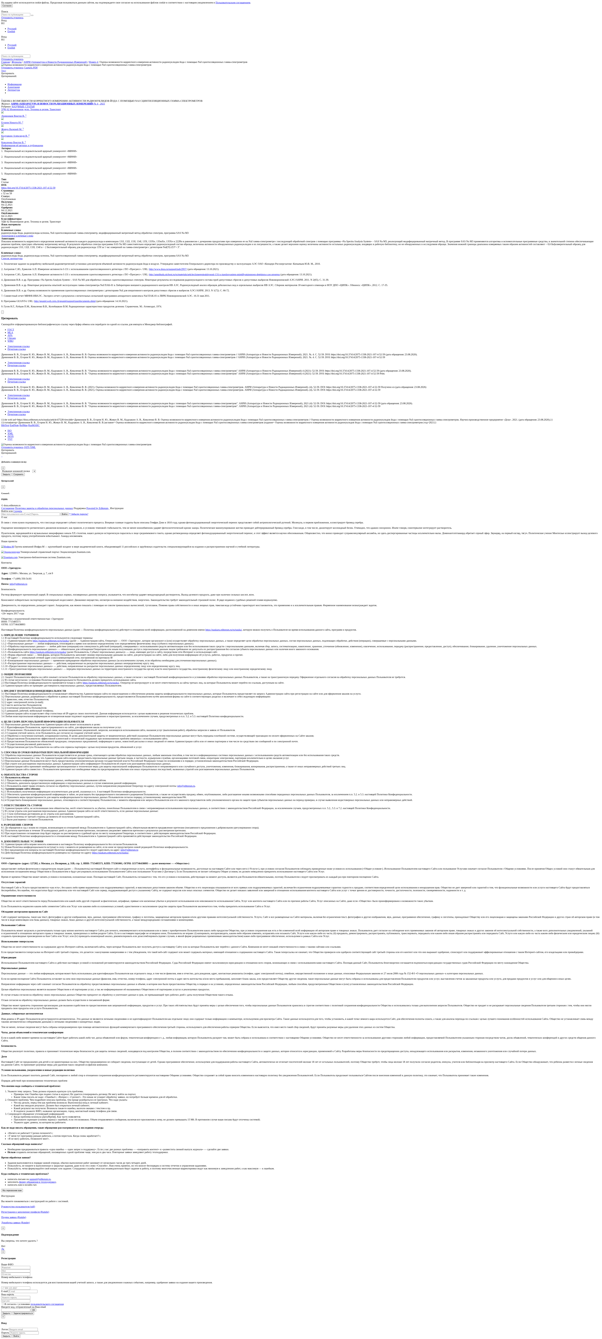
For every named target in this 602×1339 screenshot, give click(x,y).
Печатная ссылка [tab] (17, 349)
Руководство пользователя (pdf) (18, 1206)
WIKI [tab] (10, 341)
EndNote (14, 425)
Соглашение (7, 508)
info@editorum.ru (18, 584)
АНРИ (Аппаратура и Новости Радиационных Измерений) (56, 62)
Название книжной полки (16, 471)
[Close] (2, 312)
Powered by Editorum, (97, 508)
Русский (12, 28)
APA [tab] (10, 335)
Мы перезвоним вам (12, 1190)
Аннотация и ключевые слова (17, 235)
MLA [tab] (10, 332)
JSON (11, 436)
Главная (5, 62)
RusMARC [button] (34, 425)
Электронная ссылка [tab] (19, 346)
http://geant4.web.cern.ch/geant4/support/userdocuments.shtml (65, 301)
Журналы (17, 62)
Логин (4, 1329)
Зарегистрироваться (23, 1313)
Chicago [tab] (12, 338)
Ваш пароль (7, 1294)
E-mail (4, 1291)
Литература (14, 90)
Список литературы (12, 258)
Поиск (4, 11)
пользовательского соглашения (47, 1304)
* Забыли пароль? (78, 514)
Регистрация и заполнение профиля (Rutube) (25, 1212)
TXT (10, 439)
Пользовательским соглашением (233, 2)
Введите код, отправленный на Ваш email (23, 1307)
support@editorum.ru (40, 1179)
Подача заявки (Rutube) (13, 1217)
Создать (17, 511)
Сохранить (18, 474)
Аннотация (14, 87)
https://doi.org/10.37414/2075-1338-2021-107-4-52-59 (28, 187)
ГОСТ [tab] (11, 329)
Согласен (7, 6)
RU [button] (3, 23)
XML (10, 433)
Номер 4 (93, 62)
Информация (14, 84)
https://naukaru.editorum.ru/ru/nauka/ (223, 629)
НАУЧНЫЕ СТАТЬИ (23, 106)
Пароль (5, 1332)
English (11, 31)
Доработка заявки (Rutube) (15, 1222)
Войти (64, 514)
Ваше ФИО (7, 1264)
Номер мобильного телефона (16, 1277)
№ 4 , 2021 (99, 103)
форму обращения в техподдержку (37, 1182)
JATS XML (30, 447)
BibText (5, 425)
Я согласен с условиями (17, 1304)
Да (2, 1249)
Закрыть (6, 474)
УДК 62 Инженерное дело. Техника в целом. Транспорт (31, 109)
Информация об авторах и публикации (22, 145)
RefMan (23, 425)
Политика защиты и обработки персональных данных (44, 508)
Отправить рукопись (12, 17)
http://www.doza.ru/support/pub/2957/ (168, 269)
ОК (33, 1310)
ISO (10, 430)
